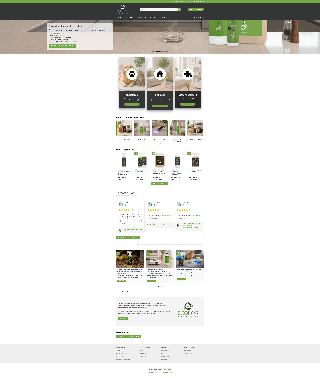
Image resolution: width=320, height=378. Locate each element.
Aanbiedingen (165, 350)
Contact (190, 1)
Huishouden (129, 17)
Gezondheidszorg (141, 17)
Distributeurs (165, 356)
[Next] (311, 36)
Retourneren (142, 353)
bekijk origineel (138, 220)
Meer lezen (121, 280)
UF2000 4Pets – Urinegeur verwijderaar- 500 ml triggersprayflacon (124, 172)
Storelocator (142, 356)
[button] (196, 9)
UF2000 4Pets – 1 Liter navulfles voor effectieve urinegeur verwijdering (177, 172)
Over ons (167, 1)
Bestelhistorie (188, 353)
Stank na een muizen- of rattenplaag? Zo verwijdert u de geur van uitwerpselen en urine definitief (129, 271)
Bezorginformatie (176, 1)
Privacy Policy (120, 356)
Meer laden (160, 183)
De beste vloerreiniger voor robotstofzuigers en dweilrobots (157, 270)
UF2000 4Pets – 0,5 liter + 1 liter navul (142, 171)
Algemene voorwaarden (123, 359)
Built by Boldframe (168, 372)
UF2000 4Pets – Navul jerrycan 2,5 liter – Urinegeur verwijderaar (159, 172)
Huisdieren (119, 17)
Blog (184, 1)
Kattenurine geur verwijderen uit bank (189, 270)
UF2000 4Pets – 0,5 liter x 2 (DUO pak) (195, 171)
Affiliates (164, 359)
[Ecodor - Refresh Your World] (127, 9)
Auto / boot (154, 17)
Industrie (163, 17)
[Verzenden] (179, 9)
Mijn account (187, 350)
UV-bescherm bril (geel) (160, 225)
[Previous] (8, 36)
